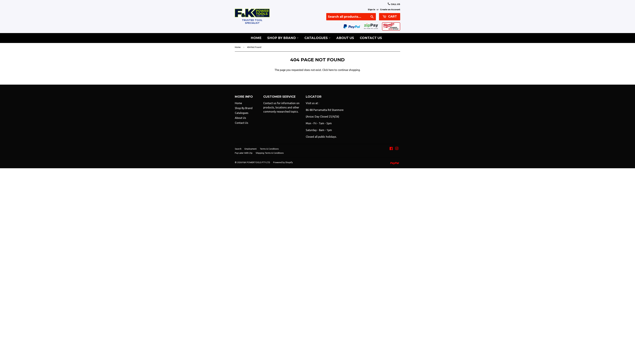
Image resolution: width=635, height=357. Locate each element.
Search (238, 149)
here (331, 69)
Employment (251, 149)
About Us (345, 38)
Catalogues (316, 38)
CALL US (395, 4)
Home (256, 38)
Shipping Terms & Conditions (270, 153)
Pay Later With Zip (244, 153)
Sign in (371, 9)
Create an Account (390, 9)
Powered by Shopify (283, 162)
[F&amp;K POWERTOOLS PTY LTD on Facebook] (391, 148)
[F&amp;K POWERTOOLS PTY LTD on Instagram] (397, 148)
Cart (392, 16)
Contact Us (371, 38)
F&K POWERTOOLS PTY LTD (256, 162)
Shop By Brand (282, 38)
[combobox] (351, 16)
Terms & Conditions (269, 149)
